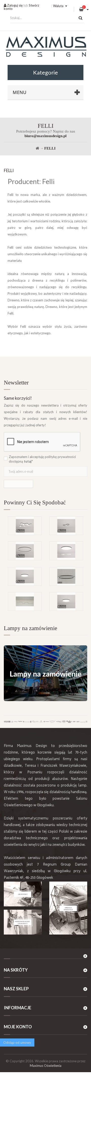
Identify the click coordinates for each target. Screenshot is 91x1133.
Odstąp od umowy (17, 1042)
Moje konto (18, 1026)
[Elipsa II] (66, 576)
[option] (45, 541)
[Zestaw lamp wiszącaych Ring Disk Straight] (24, 601)
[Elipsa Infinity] (66, 526)
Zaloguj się (14, 5)
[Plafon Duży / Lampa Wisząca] (66, 551)
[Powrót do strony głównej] (37, 148)
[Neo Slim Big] (66, 601)
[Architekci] (23, 894)
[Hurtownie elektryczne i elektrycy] (23, 922)
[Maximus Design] (45, 47)
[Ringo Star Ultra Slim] (24, 551)
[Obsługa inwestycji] (68, 908)
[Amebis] (24, 526)
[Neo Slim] (24, 576)
